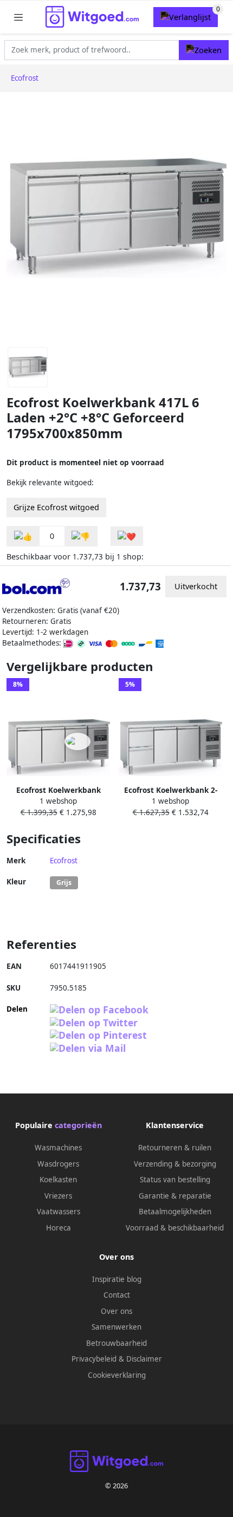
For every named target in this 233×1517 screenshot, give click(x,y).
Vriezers (58, 1196)
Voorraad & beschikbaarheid (175, 1228)
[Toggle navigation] (18, 17)
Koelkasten (58, 1179)
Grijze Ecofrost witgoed (56, 507)
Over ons (116, 1311)
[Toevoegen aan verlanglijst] (127, 536)
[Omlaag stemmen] (80, 536)
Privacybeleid (94, 1359)
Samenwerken (116, 1327)
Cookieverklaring (117, 1375)
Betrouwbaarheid (116, 1343)
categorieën (78, 1125)
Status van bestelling (175, 1179)
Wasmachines (58, 1148)
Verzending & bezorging (175, 1164)
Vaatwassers (58, 1211)
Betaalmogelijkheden (175, 1211)
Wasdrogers (58, 1164)
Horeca (58, 1228)
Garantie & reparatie (175, 1196)
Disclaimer (144, 1359)
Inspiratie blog (116, 1279)
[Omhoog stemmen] (23, 536)
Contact (116, 1295)
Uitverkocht (195, 586)
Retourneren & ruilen (174, 1148)
